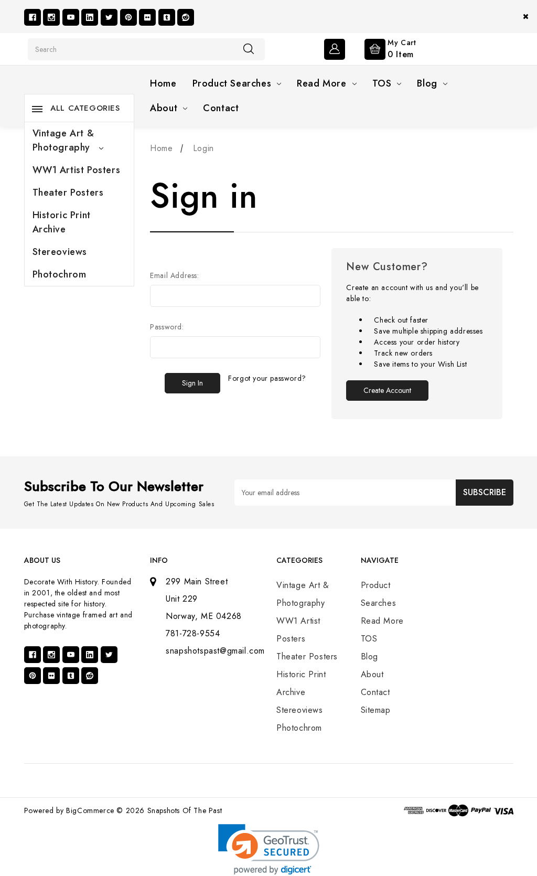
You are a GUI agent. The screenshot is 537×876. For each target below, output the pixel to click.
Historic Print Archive (62, 222)
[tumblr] (166, 17)
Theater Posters (68, 192)
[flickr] (147, 17)
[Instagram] (51, 17)
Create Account (387, 390)
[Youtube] (70, 17)
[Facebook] (32, 17)
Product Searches (232, 83)
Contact (221, 108)
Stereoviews (60, 252)
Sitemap (376, 710)
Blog (427, 83)
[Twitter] (109, 17)
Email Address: (174, 275)
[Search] (248, 48)
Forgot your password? (267, 378)
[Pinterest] (128, 17)
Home (163, 83)
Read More (321, 83)
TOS (382, 83)
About (163, 108)
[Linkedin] (89, 17)
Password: (167, 327)
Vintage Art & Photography (63, 140)
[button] (268, 849)
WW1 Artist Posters (77, 170)
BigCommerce (90, 810)
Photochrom (60, 274)
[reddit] (185, 17)
